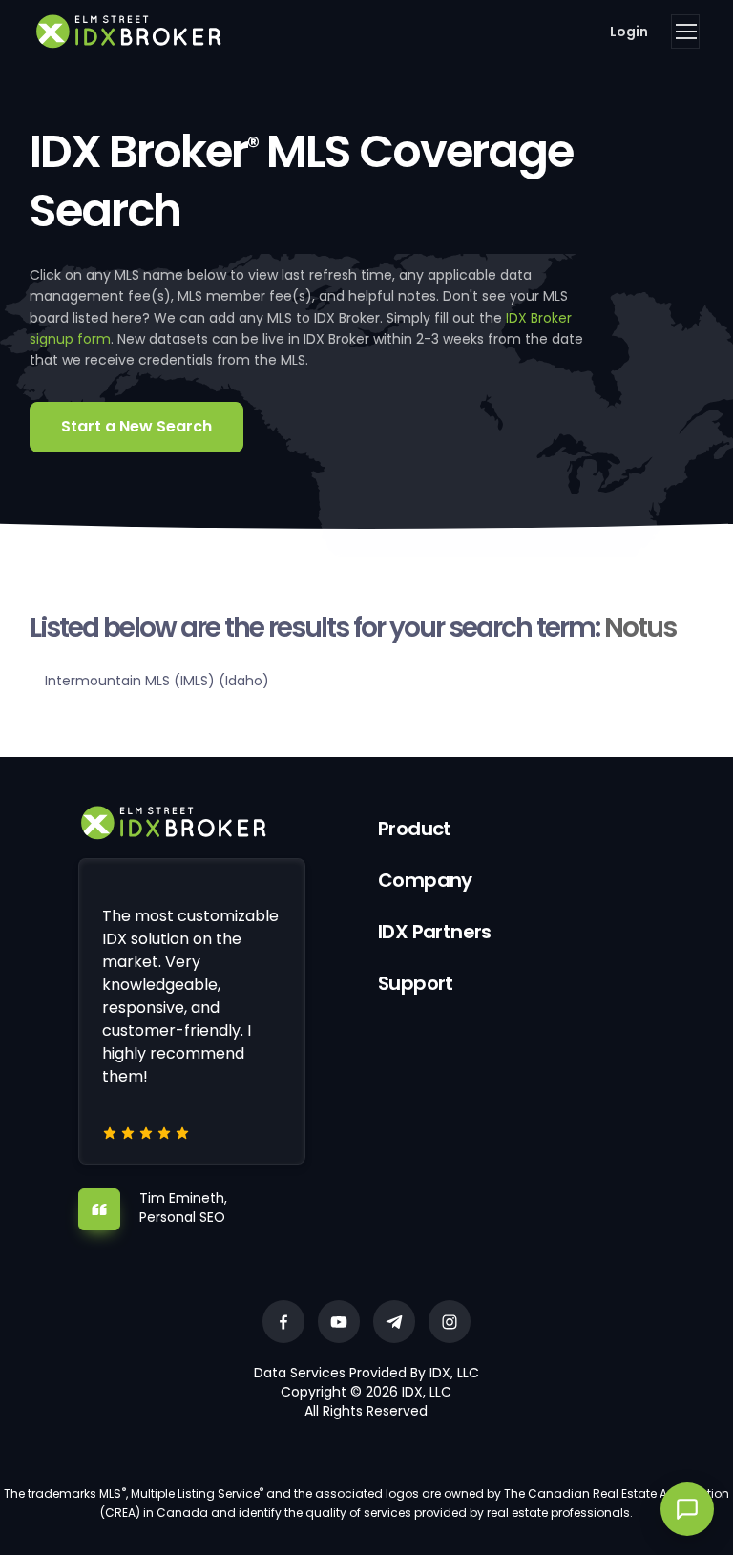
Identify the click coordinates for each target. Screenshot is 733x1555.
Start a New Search (136, 426)
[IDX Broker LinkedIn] (394, 1321)
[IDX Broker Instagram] (450, 1321)
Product (414, 828)
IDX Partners (435, 931)
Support (415, 983)
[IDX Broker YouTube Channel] (339, 1321)
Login (629, 31)
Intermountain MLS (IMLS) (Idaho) (157, 680)
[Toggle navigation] (685, 31)
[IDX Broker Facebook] (283, 1321)
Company (425, 880)
